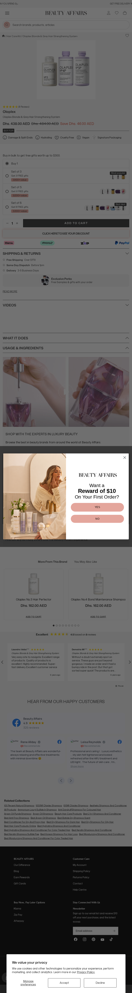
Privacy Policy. (86, 972)
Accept (64, 983)
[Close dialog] (125, 457)
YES (97, 507)
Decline (100, 983)
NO (97, 518)
